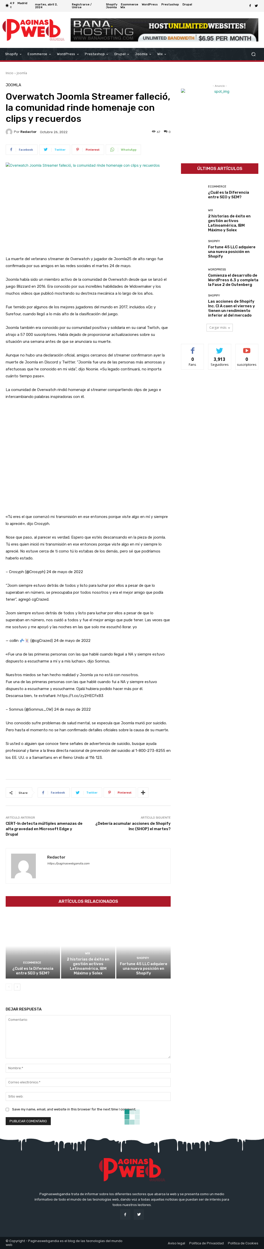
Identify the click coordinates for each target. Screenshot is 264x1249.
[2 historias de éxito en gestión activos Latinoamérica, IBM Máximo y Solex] (88, 946)
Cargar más (217, 327)
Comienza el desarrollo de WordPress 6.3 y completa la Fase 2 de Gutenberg (233, 280)
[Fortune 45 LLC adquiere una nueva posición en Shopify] (143, 946)
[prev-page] (9, 987)
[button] (253, 54)
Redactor (28, 131)
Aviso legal (176, 1243)
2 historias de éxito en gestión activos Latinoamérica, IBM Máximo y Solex (88, 966)
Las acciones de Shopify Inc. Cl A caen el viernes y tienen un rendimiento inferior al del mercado (231, 308)
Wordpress (217, 269)
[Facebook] (250, 6)
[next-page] (17, 987)
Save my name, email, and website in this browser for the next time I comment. (74, 1109)
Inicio (9, 73)
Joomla (22, 73)
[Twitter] (256, 6)
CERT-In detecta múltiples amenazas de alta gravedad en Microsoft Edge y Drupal (44, 829)
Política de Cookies (243, 1243)
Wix (87, 953)
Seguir (219, 348)
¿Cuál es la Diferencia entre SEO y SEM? (32, 970)
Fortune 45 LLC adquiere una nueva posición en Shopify (143, 968)
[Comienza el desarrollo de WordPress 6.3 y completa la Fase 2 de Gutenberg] (192, 277)
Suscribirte (247, 348)
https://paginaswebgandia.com (68, 863)
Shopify (143, 958)
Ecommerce (32, 962)
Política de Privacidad (206, 1243)
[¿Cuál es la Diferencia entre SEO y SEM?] (33, 946)
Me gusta (193, 348)
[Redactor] (10, 132)
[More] (143, 792)
